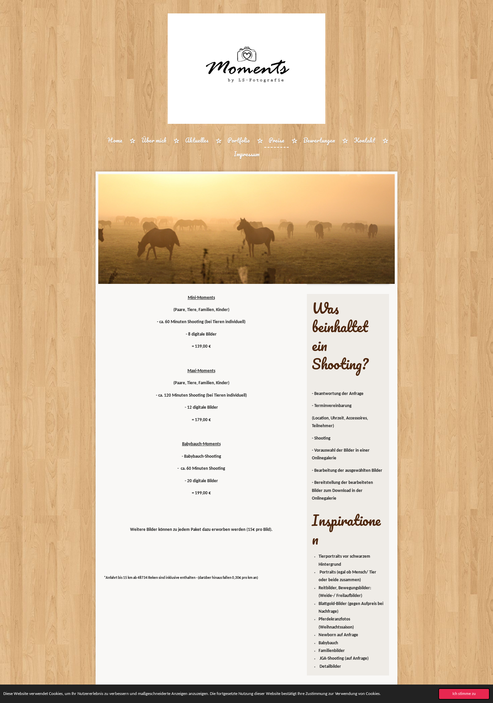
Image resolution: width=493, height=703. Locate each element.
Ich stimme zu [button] (464, 694)
